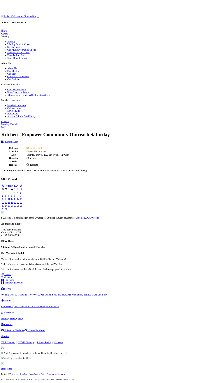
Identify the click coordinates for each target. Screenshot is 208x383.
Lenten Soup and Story (56, 294)
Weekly (13, 318)
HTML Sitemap (26, 342)
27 (15, 205)
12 (12, 199)
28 (18, 205)
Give (33, 16)
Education (9, 280)
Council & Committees (18, 76)
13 (15, 199)
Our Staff (11, 73)
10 (6, 199)
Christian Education (16, 89)
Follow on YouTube (14, 330)
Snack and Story (99, 294)
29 (21, 205)
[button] (16, 16)
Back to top (6, 369)
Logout (61, 374)
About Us (12, 68)
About (7, 300)
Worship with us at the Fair (14, 294)
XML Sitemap (8, 342)
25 (9, 205)
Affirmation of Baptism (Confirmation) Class (28, 95)
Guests (4, 33)
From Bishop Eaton (16, 55)
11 (9, 199)
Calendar (8, 312)
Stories (7, 288)
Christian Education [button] (10, 84)
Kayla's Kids (13, 111)
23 (3, 205)
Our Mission (13, 71)
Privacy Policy (44, 342)
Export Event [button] (11, 142)
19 (12, 202)
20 (15, 202)
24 (6, 205)
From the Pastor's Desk (18, 52)
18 (9, 202)
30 (3, 209)
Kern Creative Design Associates (42, 374)
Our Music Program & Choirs (21, 49)
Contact (5, 121)
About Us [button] (6, 63)
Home (4, 31)
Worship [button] (5, 36)
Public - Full (36, 148)
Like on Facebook (36, 330)
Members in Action (16, 105)
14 (18, 199)
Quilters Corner (14, 108)
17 (6, 202)
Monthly (5, 318)
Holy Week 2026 (36, 294)
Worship (11, 41)
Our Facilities (13, 79)
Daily (20, 318)
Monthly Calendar (10, 124)
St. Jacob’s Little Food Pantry (21, 116)
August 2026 (12, 185)
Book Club (12, 113)
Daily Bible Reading (17, 58)
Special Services (15, 47)
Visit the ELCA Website (87, 217)
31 (6, 209)
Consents (58, 342)
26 (12, 205)
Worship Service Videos (18, 44)
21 (18, 202)
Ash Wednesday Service (79, 294)
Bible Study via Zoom (18, 92)
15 (21, 199)
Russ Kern (24, 374)
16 (3, 202)
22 (21, 202)
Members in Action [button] (10, 100)
